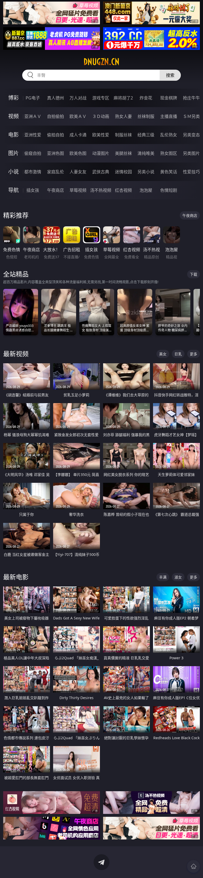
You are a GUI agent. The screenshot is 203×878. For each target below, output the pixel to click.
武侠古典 (100, 172)
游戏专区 (100, 98)
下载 (193, 274)
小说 (13, 171)
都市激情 (32, 172)
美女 (163, 353)
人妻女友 (78, 172)
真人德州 (55, 98)
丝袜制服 (145, 116)
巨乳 (178, 353)
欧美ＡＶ (78, 116)
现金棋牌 (168, 98)
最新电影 (16, 576)
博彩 (13, 97)
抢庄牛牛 (191, 98)
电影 (13, 134)
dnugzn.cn (101, 61)
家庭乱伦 (55, 172)
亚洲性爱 (32, 135)
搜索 (170, 75)
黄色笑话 (168, 172)
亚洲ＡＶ (32, 116)
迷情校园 (123, 172)
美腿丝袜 (123, 153)
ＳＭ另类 (191, 116)
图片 (13, 153)
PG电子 (33, 98)
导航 (13, 190)
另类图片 (191, 153)
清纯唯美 (145, 153)
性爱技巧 (191, 172)
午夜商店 (55, 190)
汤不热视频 (100, 190)
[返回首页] (193, 866)
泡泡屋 (146, 190)
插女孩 (32, 190)
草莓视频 (78, 190)
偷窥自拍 (32, 153)
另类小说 (145, 172)
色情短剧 (168, 190)
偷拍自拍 (55, 135)
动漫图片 (100, 153)
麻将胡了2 (123, 98)
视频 (13, 116)
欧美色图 (78, 153)
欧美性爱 (100, 135)
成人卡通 (78, 135)
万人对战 (78, 98)
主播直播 (168, 116)
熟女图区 (168, 153)
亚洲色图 (55, 153)
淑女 (178, 577)
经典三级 (145, 135)
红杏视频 (123, 190)
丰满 (163, 577)
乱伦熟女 (168, 135)
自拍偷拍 (55, 116)
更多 (193, 353)
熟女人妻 (123, 116)
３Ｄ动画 (100, 116)
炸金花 (146, 98)
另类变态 (191, 135)
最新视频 (16, 353)
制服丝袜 (123, 135)
